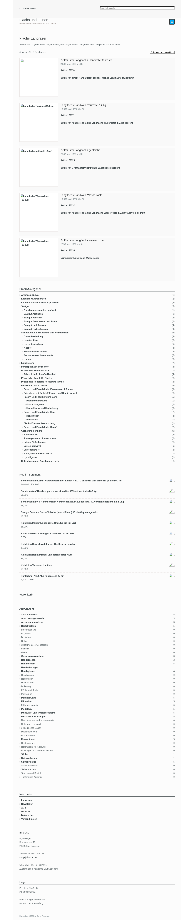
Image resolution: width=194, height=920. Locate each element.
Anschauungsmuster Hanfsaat (40, 310)
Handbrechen (28, 660)
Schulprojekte (28, 761)
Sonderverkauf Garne (35, 351)
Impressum (27, 800)
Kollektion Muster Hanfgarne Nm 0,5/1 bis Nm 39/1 (47, 533)
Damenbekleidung (33, 336)
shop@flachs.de (28, 857)
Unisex (27, 359)
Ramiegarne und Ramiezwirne (40, 438)
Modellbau (26, 709)
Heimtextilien (31, 340)
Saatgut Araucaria (33, 314)
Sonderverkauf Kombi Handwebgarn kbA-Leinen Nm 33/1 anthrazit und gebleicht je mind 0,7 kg (71, 480)
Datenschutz (28, 815)
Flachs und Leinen (33, 20)
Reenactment (28, 739)
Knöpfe (28, 347)
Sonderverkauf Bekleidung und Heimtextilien (45, 332)
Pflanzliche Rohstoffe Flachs (36, 378)
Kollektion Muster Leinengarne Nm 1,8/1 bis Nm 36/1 (48, 523)
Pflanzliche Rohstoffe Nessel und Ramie (42, 381)
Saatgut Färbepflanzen (36, 329)
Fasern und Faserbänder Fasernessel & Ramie (48, 389)
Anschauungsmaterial (32, 618)
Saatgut (25, 306)
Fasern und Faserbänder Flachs (40, 397)
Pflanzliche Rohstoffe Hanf (35, 370)
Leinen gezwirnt (32, 446)
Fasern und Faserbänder (34, 385)
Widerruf (25, 811)
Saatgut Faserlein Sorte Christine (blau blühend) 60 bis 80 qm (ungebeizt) (59, 512)
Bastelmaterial (28, 626)
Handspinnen (28, 671)
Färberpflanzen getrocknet (35, 366)
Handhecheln (28, 663)
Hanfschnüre (30, 434)
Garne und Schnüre (31, 430)
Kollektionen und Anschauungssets (40, 461)
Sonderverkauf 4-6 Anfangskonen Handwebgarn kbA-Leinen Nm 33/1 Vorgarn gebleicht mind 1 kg (72, 501)
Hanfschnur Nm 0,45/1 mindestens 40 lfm (42, 576)
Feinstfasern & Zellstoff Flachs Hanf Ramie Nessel (50, 393)
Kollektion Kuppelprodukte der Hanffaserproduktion (48, 544)
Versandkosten (29, 819)
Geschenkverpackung (32, 656)
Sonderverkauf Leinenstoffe (38, 355)
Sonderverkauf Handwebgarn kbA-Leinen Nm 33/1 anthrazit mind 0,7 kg (59, 491)
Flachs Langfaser (35, 404)
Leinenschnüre (32, 449)
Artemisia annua (29, 295)
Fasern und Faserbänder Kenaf (40, 427)
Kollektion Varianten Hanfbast (36, 565)
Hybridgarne (30, 457)
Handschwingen (29, 667)
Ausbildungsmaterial (32, 622)
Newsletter (27, 804)
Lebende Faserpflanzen (33, 298)
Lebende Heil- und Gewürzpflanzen (40, 302)
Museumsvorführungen (33, 716)
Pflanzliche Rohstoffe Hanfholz (40, 374)
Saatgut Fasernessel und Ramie (40, 321)
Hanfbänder (32, 415)
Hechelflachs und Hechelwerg (42, 408)
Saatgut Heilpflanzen (35, 325)
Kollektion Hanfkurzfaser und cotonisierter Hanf (46, 554)
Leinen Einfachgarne (35, 442)
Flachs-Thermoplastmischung (39, 423)
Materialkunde (28, 697)
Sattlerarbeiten (29, 758)
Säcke (24, 754)
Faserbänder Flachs (36, 400)
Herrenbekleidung (33, 344)
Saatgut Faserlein (33, 317)
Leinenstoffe (27, 363)
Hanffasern (32, 419)
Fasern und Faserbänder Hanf (39, 412)
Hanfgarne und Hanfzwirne (38, 453)
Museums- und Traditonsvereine (38, 712)
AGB (23, 807)
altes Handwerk (29, 614)
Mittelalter (26, 701)
